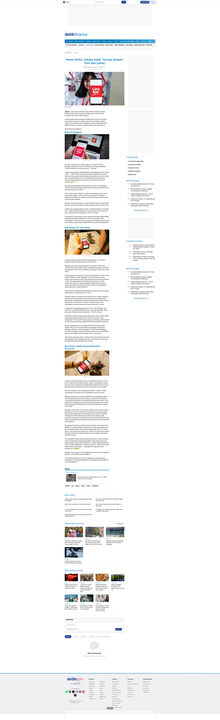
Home (71, 41)
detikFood (102, 683)
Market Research (139, 45)
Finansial (88, 41)
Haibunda (145, 686)
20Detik (101, 692)
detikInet (91, 688)
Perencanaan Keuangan (127, 41)
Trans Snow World (116, 692)
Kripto (116, 41)
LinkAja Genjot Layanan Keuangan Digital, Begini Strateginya (78, 499)
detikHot (91, 690)
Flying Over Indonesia (117, 700)
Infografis (149, 45)
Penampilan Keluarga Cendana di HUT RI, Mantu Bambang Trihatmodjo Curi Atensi (73, 542)
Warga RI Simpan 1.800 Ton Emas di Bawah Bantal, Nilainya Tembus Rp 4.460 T (144, 246)
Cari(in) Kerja (89, 45)
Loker (137, 41)
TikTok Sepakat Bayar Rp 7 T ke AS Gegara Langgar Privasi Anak (142, 195)
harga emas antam (134, 164)
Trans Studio (115, 694)
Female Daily (146, 690)
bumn (83, 485)
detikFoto (102, 694)
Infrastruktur (96, 41)
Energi (104, 41)
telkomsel (95, 485)
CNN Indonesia (146, 681)
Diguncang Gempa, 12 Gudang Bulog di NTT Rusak (143, 199)
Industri (110, 41)
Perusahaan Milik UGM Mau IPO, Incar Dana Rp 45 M (143, 185)
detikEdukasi (92, 683)
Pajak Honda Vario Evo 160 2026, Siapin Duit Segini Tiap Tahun (71, 586)
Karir (129, 686)
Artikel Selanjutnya (71, 472)
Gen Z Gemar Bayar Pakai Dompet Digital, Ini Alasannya (108, 504)
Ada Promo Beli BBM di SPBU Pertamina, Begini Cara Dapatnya (109, 499)
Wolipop (102, 688)
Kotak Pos (130, 688)
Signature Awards (116, 690)
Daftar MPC (145, 2)
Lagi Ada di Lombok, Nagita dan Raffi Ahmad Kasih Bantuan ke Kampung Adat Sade (86, 588)
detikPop (102, 698)
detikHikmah (103, 696)
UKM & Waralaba (119, 45)
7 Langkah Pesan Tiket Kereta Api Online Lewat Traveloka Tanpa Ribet (109, 510)
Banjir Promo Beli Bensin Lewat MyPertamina (77, 504)
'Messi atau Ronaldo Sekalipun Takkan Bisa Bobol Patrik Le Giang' (71, 607)
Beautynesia (146, 688)
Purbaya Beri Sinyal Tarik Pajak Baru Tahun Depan (143, 252)
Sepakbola (91, 694)
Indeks (150, 41)
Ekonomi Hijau (99, 45)
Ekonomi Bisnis (79, 41)
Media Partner (131, 690)
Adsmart (81, 45)
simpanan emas (133, 168)
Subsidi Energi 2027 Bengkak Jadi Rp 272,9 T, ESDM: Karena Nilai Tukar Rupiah (92, 477)
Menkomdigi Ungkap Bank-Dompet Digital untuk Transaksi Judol (78, 515)
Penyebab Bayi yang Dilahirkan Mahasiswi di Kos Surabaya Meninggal (114, 542)
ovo (72, 485)
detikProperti (92, 698)
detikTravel (102, 681)
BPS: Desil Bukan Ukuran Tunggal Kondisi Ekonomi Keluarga (141, 190)
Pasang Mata (115, 683)
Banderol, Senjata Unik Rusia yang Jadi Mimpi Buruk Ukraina (73, 562)
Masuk (153, 2)
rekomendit (115, 705)
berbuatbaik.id (115, 681)
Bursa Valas (129, 45)
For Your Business (71, 45)
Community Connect (117, 707)
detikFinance (68, 52)
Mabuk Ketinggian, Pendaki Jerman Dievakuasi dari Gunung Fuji (117, 587)
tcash (88, 485)
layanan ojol (132, 174)
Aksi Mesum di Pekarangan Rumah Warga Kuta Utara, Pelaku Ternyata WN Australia (93, 542)
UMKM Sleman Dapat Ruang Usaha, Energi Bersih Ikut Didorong (142, 204)
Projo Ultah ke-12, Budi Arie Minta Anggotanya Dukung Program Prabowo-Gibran (102, 608)
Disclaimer (130, 696)
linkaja (67, 485)
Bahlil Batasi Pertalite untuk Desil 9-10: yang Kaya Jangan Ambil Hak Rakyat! (144, 258)
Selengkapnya (119, 523)
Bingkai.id (114, 696)
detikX (101, 690)
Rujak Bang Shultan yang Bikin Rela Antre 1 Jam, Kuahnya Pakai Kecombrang (102, 587)
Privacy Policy (131, 694)
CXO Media (145, 692)
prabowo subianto (134, 171)
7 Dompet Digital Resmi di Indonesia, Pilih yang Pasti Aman (78, 510)
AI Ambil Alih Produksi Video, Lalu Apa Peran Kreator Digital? (86, 607)
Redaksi (129, 681)
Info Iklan (130, 692)
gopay (77, 485)
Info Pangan (109, 45)
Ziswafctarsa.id (116, 698)
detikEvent (114, 688)
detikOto (91, 696)
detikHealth (102, 686)
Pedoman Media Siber (133, 683)
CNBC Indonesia (147, 683)
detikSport (91, 692)
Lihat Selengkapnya (140, 210)
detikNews (91, 681)
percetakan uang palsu (136, 161)
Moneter (143, 41)
